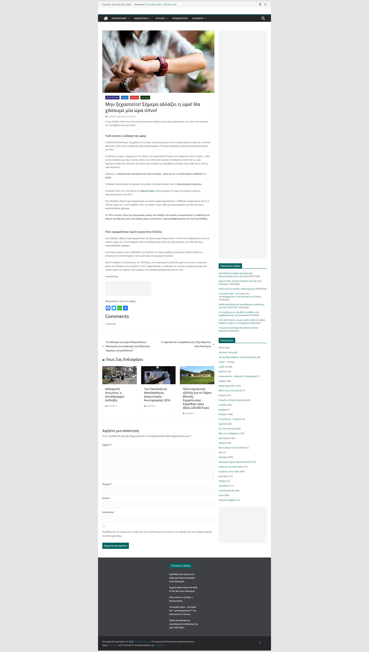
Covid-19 (223, 366)
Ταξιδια (222, 481)
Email (106, 498)
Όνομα (107, 484)
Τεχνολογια (224, 485)
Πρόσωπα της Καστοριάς (231, 466)
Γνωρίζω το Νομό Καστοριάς (232, 400)
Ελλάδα (124, 98)
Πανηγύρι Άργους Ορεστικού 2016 (235, 462)
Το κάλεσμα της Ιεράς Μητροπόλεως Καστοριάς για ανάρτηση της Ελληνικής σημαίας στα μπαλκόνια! (128, 346)
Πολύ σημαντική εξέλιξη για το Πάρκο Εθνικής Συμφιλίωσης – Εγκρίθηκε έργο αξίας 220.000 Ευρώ (197, 398)
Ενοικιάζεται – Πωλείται (230, 419)
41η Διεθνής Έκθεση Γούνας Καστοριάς (237, 357)
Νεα (221, 452)
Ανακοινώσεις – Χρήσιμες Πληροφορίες (237, 376)
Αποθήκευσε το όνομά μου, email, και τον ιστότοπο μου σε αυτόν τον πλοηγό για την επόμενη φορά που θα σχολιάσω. (157, 534)
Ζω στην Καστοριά (228, 428)
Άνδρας (222, 381)
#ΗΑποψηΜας (119, 18)
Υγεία (221, 495)
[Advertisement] (128, 288)
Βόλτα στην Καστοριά (229, 390)
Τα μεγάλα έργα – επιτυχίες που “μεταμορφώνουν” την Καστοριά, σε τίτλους (182, 610)
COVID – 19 (224, 362)
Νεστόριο (145, 98)
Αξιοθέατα (197, 18)
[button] (128, 18)
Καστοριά (134, 98)
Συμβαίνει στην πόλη (229, 471)
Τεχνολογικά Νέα (227, 490)
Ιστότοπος (108, 512)
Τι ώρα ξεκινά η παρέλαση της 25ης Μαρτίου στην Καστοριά (186, 344)
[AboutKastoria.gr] (105, 18)
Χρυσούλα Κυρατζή (127, 116)
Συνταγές (223, 476)
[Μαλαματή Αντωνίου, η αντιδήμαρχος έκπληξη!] (119, 368)
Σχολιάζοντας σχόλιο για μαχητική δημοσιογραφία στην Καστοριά (182, 578)
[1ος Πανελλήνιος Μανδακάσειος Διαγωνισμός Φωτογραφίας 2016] (158, 368)
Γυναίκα (222, 404)
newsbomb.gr (111, 276)
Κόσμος (222, 442)
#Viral (221, 347)
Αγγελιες (160, 18)
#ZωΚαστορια (141, 18)
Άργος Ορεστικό (112, 98)
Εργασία (223, 423)
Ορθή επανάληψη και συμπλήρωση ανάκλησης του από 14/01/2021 (183, 624)
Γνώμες (222, 395)
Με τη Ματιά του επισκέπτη (232, 447)
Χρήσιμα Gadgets (227, 500)
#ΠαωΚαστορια (180, 18)
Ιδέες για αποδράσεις (229, 433)
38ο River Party (226, 352)
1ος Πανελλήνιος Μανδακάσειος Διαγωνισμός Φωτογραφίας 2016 (157, 394)
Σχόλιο (107, 444)
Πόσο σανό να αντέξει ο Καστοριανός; (237, 288)
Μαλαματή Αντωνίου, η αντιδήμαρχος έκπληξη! (115, 394)
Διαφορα (223, 409)
